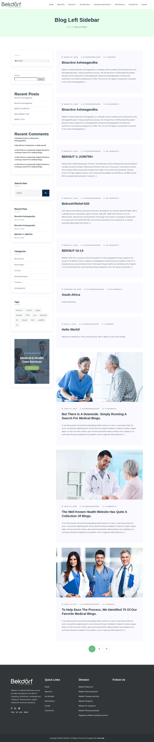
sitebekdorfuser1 (21, 138)
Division (71, 5)
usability (41, 320)
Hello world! (41, 145)
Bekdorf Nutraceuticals (88, 692)
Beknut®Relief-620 (21, 114)
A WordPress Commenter (24, 145)
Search (17, 75)
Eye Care (17, 270)
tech (32, 320)
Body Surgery (19, 265)
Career (144, 5)
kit (17, 320)
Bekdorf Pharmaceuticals (89, 711)
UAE (20, 712)
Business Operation (102, 5)
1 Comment (111, 57)
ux (17, 325)
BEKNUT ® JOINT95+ (22, 109)
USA (12, 712)
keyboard (43, 315)
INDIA (26, 712)
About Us (61, 5)
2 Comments (110, 506)
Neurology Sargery (21, 276)
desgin (37, 310)
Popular (24, 320)
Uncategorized (19, 288)
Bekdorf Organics (86, 701)
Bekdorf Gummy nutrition (89, 696)
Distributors (120, 5)
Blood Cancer (19, 259)
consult (29, 310)
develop (19, 315)
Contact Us (133, 5)
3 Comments (110, 409)
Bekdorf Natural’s (86, 687)
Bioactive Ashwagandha (23, 98)
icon (34, 315)
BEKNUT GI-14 (19, 119)
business (19, 310)
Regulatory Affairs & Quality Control (93, 715)
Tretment (18, 282)
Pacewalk (100, 738)
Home (51, 5)
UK (17, 712)
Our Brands (84, 5)
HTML (28, 315)
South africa (71, 294)
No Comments (112, 104)
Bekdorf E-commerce (87, 706)
